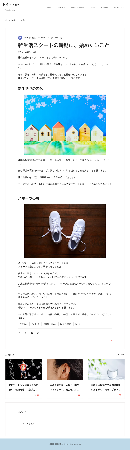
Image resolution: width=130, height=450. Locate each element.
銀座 (23, 20)
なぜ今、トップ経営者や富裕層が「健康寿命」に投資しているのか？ (23, 388)
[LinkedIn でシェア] (31, 333)
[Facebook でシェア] (19, 333)
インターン (35, 324)
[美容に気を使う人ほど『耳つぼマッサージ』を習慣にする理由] (65, 369)
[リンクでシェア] (38, 333)
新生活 (77, 324)
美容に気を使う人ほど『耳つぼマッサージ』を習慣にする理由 (64, 388)
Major (11, 4)
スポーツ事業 (65, 324)
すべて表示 (120, 354)
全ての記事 (10, 20)
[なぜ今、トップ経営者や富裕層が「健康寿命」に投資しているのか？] (23, 369)
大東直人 (23, 324)
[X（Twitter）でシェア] (25, 333)
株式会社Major (50, 324)
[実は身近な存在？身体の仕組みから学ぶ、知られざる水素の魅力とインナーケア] (106, 369)
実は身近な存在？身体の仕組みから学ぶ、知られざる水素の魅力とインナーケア (106, 388)
